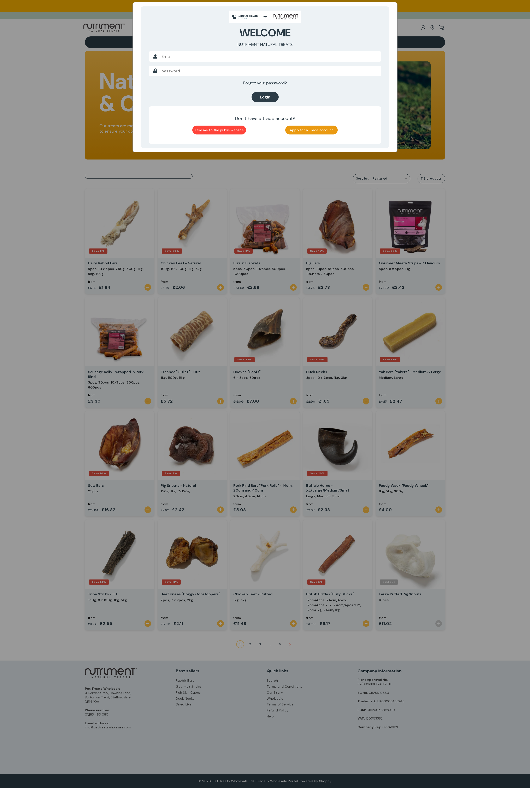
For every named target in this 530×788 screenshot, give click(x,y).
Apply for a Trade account (311, 130)
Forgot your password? (265, 83)
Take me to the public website (219, 130)
